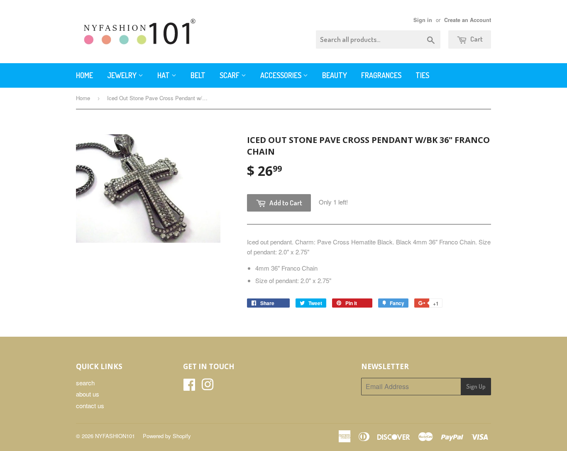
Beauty (334, 75)
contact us (90, 405)
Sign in (422, 20)
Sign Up (476, 386)
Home (84, 75)
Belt (198, 75)
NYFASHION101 (115, 436)
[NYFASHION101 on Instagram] (207, 386)
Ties (422, 75)
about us (87, 393)
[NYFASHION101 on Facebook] (189, 386)
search (85, 382)
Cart (476, 39)
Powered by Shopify (167, 436)
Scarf (230, 75)
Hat (164, 75)
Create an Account (467, 20)
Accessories (281, 75)
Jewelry (122, 75)
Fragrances (381, 75)
